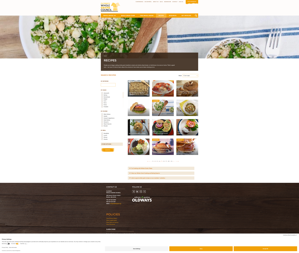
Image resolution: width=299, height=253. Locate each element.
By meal (103, 130)
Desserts (106, 122)
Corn (105, 101)
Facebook (133, 191)
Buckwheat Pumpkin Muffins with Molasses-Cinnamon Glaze (187, 93)
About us (156, 1)
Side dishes (107, 120)
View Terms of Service (112, 222)
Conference (139, 1)
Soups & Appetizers (109, 118)
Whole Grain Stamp (128, 15)
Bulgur (105, 99)
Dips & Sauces (107, 124)
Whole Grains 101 (109, 15)
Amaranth (106, 93)
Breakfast (106, 133)
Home (105, 56)
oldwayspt (142, 199)
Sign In (181, 1)
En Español (148, 1)
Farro (105, 103)
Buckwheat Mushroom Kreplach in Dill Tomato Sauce (161, 93)
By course (104, 111)
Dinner (105, 137)
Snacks (106, 139)
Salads (105, 116)
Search (196, 15)
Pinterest (144, 191)
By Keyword (104, 81)
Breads (106, 126)
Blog (161, 1)
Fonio (105, 104)
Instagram (141, 191)
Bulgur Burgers (134, 114)
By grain (103, 90)
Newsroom (167, 1)
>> (178, 161)
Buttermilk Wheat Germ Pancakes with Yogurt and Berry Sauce (162, 151)
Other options (106, 144)
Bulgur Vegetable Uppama (137, 133)
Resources (172, 15)
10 (168, 161)
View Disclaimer (110, 224)
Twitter (137, 191)
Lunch (105, 135)
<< (147, 161)
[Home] (110, 7)
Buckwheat (107, 97)
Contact (175, 1)
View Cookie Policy (111, 220)
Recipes (161, 15)
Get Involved (186, 15)
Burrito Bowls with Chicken (138, 151)
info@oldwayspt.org (115, 203)
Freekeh (106, 106)
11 (171, 161)
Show (180, 75)
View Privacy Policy (111, 218)
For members (191, 1)
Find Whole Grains (146, 15)
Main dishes (107, 114)
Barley (105, 95)
